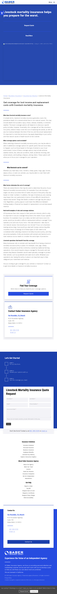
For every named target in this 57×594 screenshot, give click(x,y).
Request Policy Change (28, 495)
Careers (28, 469)
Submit (8, 424)
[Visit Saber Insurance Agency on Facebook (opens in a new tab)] (12, 536)
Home (5, 96)
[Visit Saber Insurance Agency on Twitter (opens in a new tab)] (8, 536)
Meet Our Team (28, 467)
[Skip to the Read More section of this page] (27, 35)
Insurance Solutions (28, 445)
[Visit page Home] (8, 2)
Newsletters (28, 478)
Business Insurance (15, 96)
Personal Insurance (28, 447)
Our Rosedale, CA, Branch (16, 315)
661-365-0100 (14, 330)
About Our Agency (29, 464)
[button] (2, 13)
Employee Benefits (28, 452)
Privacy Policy (8, 578)
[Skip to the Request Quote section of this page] (27, 25)
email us (44, 431)
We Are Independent (28, 476)
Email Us (13, 332)
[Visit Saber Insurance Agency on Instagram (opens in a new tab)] (15, 536)
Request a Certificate (28, 493)
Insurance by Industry (30, 96)
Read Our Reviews (28, 471)
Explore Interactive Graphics (28, 457)
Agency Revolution (33, 575)
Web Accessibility (28, 497)
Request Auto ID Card (28, 490)
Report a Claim (28, 486)
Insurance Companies (28, 473)
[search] (46, 2)
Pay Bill (28, 488)
